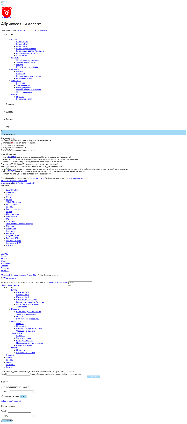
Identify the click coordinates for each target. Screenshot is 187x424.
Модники (10, 221)
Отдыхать (16, 321)
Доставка (5, 263)
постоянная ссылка (74, 178)
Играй (9, 212)
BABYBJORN (12, 190)
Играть (14, 348)
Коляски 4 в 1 (22, 297)
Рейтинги (10, 231)
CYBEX (9, 195)
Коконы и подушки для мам (29, 328)
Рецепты (10, 233)
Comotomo (11, 192)
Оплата (4, 266)
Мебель (20, 324)
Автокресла (21, 307)
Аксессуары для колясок (27, 304)
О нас (3, 261)
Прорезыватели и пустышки (29, 343)
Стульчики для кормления (28, 312)
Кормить (15, 309)
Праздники (11, 229)
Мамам (9, 219)
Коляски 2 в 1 (22, 292)
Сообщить (93, 377)
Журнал (10, 355)
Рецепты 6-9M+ (13, 241)
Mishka (43, 30)
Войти (23, 396)
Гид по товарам (13, 209)
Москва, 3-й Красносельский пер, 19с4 (19, 275)
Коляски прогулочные (26, 300)
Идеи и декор (12, 214)
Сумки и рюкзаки (24, 345)
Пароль (5, 392)
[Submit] (69, 285)
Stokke (9, 200)
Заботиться (16, 333)
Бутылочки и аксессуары (28, 319)
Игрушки (20, 350)
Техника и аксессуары (26, 314)
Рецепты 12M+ (6, 17)
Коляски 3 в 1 (22, 295)
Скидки (4, 254)
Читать (9, 245)
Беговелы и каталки (25, 353)
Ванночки (20, 336)
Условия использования (57, 283)
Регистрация (7, 421)
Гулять (14, 290)
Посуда (19, 316)
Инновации (11, 216)
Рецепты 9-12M (13, 243)
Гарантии (5, 268)
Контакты (10, 134)
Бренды (9, 207)
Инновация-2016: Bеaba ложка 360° (18, 183)
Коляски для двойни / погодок (30, 302)
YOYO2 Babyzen (13, 202)
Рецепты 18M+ (13, 238)
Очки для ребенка (24, 341)
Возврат (5, 271)
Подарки (10, 226)
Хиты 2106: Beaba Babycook (14, 181)
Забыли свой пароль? (11, 401)
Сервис (9, 357)
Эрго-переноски (23, 338)
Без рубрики (12, 204)
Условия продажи (10, 285)
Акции (4, 256)
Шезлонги (21, 326)
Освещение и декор (25, 331)
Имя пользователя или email (15, 387)
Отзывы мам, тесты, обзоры (19, 224)
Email (4, 411)
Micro (8, 197)
